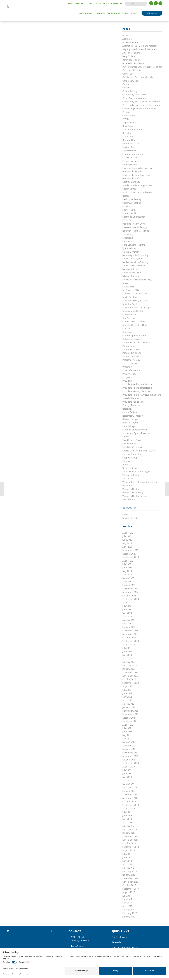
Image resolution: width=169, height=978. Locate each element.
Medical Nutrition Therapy (135, 262)
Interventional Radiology (134, 227)
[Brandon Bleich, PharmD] (167, 489)
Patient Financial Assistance (136, 342)
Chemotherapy (129, 91)
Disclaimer (127, 133)
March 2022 (128, 703)
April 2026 (127, 546)
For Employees (101, 4)
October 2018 (129, 843)
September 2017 (130, 888)
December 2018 (130, 836)
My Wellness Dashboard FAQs (137, 279)
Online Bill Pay (129, 314)
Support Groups (130, 457)
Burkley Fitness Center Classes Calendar (142, 66)
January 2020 (128, 791)
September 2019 (130, 805)
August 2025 (128, 560)
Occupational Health (132, 311)
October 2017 (129, 885)
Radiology (127, 408)
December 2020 (130, 752)
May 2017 (127, 902)
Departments (129, 122)
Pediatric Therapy (131, 359)
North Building (129, 297)
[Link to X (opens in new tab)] (156, 3)
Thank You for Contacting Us (136, 471)
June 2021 (127, 731)
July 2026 (126, 536)
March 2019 (128, 825)
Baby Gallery (128, 56)
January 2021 (128, 749)
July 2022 (126, 689)
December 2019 (130, 794)
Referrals (116, 942)
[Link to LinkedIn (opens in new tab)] (160, 3)
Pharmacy (127, 366)
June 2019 (127, 815)
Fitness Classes (129, 157)
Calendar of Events (131, 70)
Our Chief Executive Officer (135, 325)
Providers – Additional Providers (138, 384)
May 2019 (127, 819)
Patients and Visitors (132, 356)
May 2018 (127, 860)
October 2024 (129, 595)
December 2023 (130, 630)
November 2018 (130, 839)
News (70, 4)
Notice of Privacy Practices (135, 300)
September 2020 (130, 763)
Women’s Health (130, 489)
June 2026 (127, 539)
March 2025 (128, 578)
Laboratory (127, 234)
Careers (90, 4)
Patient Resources (131, 349)
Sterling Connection (132, 454)
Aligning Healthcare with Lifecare (138, 49)
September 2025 (130, 557)
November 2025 (130, 550)
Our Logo (127, 332)
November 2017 (130, 881)
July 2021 (126, 728)
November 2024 (130, 592)
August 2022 (128, 686)
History (126, 206)
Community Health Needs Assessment (141, 101)
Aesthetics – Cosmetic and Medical (139, 45)
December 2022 (130, 672)
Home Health (129, 209)
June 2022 (127, 693)
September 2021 (130, 721)
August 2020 (128, 766)
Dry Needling (128, 140)
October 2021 (129, 717)
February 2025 (129, 581)
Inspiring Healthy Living (133, 223)
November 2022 (130, 675)
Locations (127, 241)
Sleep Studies (129, 443)
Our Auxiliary (128, 318)
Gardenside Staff (130, 178)
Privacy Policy (129, 373)
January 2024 (128, 627)
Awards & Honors (131, 52)
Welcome (127, 485)
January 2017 (128, 916)
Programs (127, 377)
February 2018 (129, 871)
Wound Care (128, 499)
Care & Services (130, 80)
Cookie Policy (128, 115)
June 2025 (127, 567)
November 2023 (130, 634)
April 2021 (127, 738)
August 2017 (128, 892)
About (125, 35)
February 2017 (129, 913)
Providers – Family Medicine (136, 391)
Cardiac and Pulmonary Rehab (137, 77)
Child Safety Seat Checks (134, 94)
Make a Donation (130, 251)
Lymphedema (129, 248)
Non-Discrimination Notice (135, 293)
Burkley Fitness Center (133, 63)
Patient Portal (116, 4)
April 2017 (127, 906)
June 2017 (127, 899)
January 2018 (128, 874)
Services (126, 436)
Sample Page (128, 426)
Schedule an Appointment (135, 429)
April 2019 (127, 822)
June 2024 (127, 609)
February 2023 (129, 665)
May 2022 (127, 696)
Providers (127, 380)
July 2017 (126, 895)
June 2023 (127, 651)
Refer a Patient (129, 412)
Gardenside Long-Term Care (136, 175)
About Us (127, 38)
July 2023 (126, 648)
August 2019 (128, 808)
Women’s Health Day (132, 492)
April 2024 (127, 616)
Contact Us (127, 112)
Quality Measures (131, 405)
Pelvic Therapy (129, 363)
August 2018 (128, 850)
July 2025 (126, 564)
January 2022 (128, 707)
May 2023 (127, 655)
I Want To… (127, 220)
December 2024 (130, 588)
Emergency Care (130, 143)
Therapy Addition (131, 475)
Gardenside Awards (132, 171)
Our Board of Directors (133, 321)
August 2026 (128, 532)
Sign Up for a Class (131, 440)
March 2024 (128, 620)
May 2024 (127, 613)
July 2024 (126, 606)
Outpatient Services (132, 339)
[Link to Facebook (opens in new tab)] (151, 3)
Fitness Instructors (131, 161)
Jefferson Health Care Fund (135, 230)
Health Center (129, 188)
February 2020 (129, 787)
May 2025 (127, 571)
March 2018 (128, 867)
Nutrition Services (131, 304)
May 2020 (127, 777)
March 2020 (128, 784)
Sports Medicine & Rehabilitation (138, 450)
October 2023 (129, 637)
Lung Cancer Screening (133, 244)
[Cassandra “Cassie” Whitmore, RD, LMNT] (2, 489)
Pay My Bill (79, 4)
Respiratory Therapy (132, 415)
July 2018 (126, 853)
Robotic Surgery (130, 422)
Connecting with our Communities (139, 108)
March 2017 (128, 909)
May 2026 (127, 543)
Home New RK (129, 213)
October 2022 (129, 679)
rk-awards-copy (130, 419)
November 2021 (130, 714)
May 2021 (127, 735)
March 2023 (128, 661)
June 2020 (127, 773)
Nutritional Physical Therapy (136, 307)
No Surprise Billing (131, 290)
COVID (125, 119)
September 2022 (130, 682)
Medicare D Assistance (133, 265)
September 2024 (130, 599)
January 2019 (128, 832)
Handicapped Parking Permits (137, 185)
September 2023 (130, 641)
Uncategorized (129, 517)
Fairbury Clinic (129, 147)
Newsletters (128, 286)
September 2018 (130, 846)
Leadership (127, 237)
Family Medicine (130, 150)
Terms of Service (130, 468)
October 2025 (129, 553)
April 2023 (127, 658)
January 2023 (128, 668)
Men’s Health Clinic (131, 272)
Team (125, 464)
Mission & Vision (130, 276)
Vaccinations (128, 478)
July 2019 (126, 812)
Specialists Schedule (132, 447)
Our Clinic (127, 328)
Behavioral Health (131, 59)
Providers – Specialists (133, 401)
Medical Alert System (132, 258)
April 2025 (127, 574)
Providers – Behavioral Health (137, 387)
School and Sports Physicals (136, 433)
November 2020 (130, 756)
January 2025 (128, 585)
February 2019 (129, 829)
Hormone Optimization (133, 216)
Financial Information (133, 154)
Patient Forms (129, 346)
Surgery (126, 461)
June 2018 (127, 857)
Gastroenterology (131, 181)
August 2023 (128, 644)
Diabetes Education (132, 129)
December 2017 (130, 878)
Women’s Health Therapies (135, 496)
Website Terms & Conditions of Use (139, 482)
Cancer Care (128, 73)
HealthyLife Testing (131, 199)
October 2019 (129, 801)
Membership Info (130, 269)
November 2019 (130, 798)
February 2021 (129, 745)
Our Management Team (134, 335)
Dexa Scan (127, 126)
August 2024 (128, 602)
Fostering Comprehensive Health (138, 168)
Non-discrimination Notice (125, 947)
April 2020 (127, 780)
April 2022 (127, 700)
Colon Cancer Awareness (134, 98)
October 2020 (129, 759)
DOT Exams (128, 136)
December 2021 (130, 710)
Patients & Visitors (131, 352)
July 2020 (126, 770)
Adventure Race (130, 42)
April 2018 (127, 864)
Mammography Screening (135, 255)
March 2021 (128, 742)
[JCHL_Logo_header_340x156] (16, 13)
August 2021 (128, 724)
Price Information (131, 370)
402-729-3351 (77, 945)
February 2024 (129, 623)
